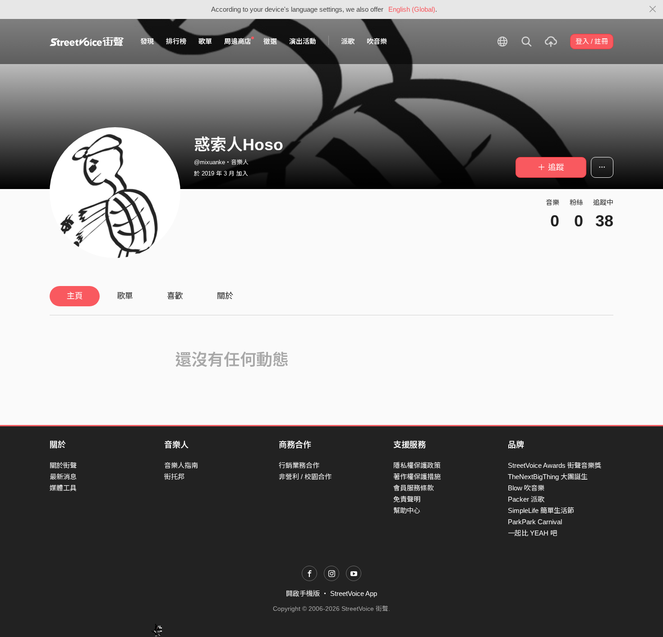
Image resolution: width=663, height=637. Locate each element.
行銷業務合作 (299, 465)
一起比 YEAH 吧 (532, 533)
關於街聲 (63, 465)
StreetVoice (87, 41)
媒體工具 (63, 488)
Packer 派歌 (526, 499)
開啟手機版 (303, 593)
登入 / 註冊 (592, 41)
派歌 (348, 41)
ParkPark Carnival (535, 522)
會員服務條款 (413, 488)
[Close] (653, 9)
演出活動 (302, 41)
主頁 (75, 295)
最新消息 (63, 476)
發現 (147, 41)
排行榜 (176, 41)
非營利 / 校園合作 (305, 476)
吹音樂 (377, 41)
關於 (225, 295)
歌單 (205, 41)
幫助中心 (406, 510)
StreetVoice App (353, 593)
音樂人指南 (181, 465)
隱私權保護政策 (417, 465)
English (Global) (411, 9)
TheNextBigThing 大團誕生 (548, 476)
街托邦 (174, 476)
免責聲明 (406, 499)
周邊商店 (237, 41)
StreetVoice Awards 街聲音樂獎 (554, 465)
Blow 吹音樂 (526, 488)
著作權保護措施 (417, 476)
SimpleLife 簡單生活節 (541, 510)
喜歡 (175, 295)
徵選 (270, 41)
